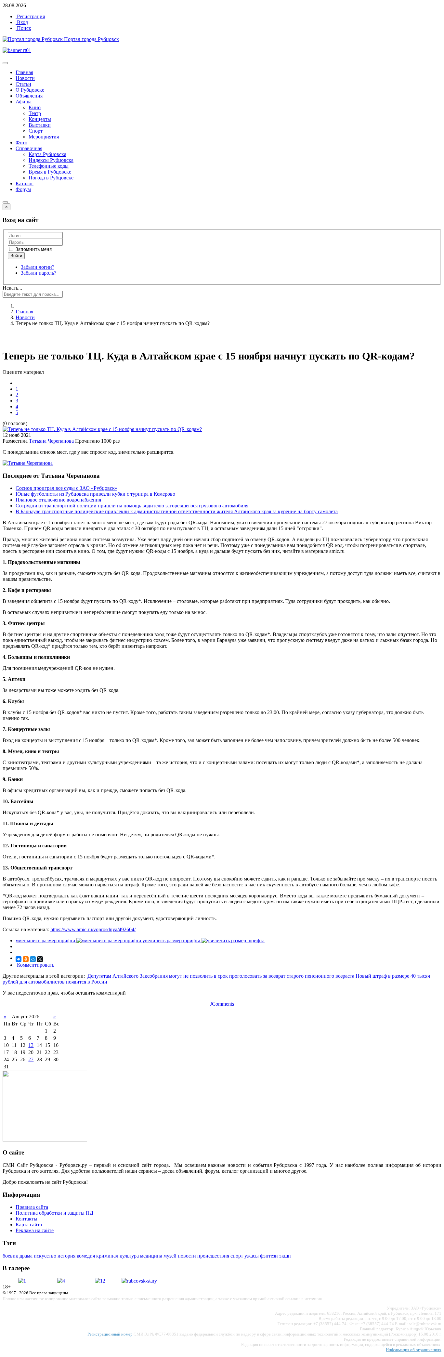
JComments (222, 1004)
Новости (25, 78)
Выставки (40, 125)
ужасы (252, 1256)
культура (130, 1256)
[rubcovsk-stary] (139, 1281)
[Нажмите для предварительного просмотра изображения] (102, 429)
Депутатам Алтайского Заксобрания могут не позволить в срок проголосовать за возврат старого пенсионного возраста (221, 976)
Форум (23, 189)
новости (187, 1256)
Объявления (29, 95)
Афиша (24, 101)
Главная (24, 72)
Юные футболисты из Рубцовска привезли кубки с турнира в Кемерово (95, 494)
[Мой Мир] (33, 959)
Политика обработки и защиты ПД (54, 1213)
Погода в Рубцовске (51, 177)
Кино (35, 107)
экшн (285, 1256)
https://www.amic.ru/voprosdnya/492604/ (93, 929)
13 (30, 1045)
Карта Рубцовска (47, 154)
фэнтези (269, 1256)
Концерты (40, 119)
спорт (237, 1256)
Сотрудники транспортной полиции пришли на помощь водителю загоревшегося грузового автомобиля (132, 505)
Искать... (12, 288)
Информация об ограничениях (413, 1349)
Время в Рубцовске (50, 172)
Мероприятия (44, 136)
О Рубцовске (30, 90)
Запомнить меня (33, 249)
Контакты (26, 1218)
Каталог (24, 183)
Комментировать (35, 965)
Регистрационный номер (110, 1334)
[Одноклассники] (26, 959)
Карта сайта (29, 1224)
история (67, 1256)
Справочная (29, 148)
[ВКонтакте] (18, 959)
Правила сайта (32, 1207)
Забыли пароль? (38, 273)
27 (30, 1059)
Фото (21, 142)
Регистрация (30, 16)
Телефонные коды (49, 166)
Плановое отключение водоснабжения (58, 499)
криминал (108, 1256)
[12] (100, 1281)
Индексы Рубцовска (51, 160)
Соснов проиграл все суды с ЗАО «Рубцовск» (66, 488)
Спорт (36, 131)
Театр (35, 113)
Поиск (23, 28)
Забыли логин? (37, 267)
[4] (61, 1281)
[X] (40, 959)
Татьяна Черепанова (51, 441)
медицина (151, 1256)
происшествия (213, 1256)
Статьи (23, 84)
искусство (46, 1256)
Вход (22, 22)
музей (170, 1256)
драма (27, 1256)
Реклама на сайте (35, 1230)
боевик (11, 1256)
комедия (86, 1256)
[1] (22, 1281)
